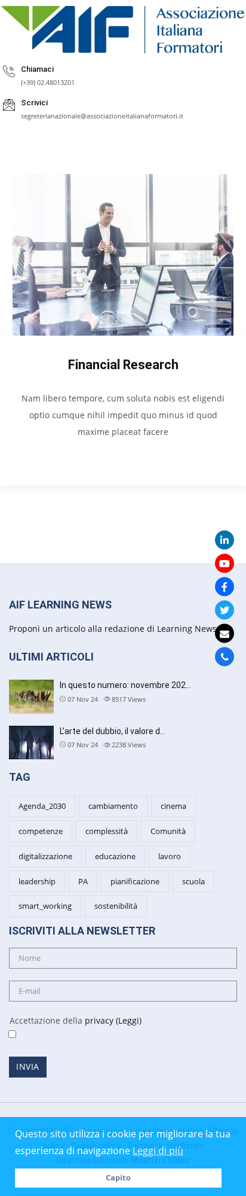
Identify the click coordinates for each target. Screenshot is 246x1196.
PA (83, 881)
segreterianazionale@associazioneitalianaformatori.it (102, 115)
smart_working (45, 905)
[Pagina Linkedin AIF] (224, 539)
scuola (193, 881)
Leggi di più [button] (158, 1150)
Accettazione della (71, 1020)
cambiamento (113, 806)
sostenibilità (115, 905)
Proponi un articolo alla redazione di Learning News (113, 628)
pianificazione (134, 881)
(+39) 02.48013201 (48, 82)
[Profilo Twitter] (224, 609)
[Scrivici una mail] (224, 633)
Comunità (168, 831)
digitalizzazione (45, 856)
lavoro (169, 856)
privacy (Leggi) (113, 1020)
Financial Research (123, 364)
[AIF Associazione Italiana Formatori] (123, 29)
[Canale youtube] (224, 563)
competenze (41, 831)
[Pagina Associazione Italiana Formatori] (224, 586)
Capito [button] (118, 1178)
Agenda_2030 (42, 806)
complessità (106, 831)
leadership (37, 881)
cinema (173, 806)
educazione (115, 856)
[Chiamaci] (224, 656)
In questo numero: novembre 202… (125, 685)
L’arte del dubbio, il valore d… (112, 731)
